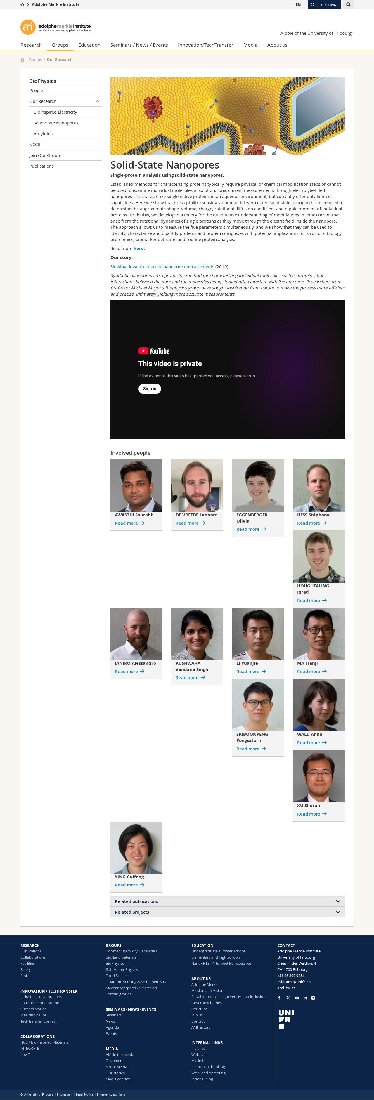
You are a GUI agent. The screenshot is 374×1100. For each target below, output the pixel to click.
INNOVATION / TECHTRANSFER (48, 991)
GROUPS (113, 945)
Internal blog (202, 1079)
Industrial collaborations (41, 996)
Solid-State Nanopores (56, 123)
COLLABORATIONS (37, 1036)
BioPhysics (42, 80)
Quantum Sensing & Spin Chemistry (136, 981)
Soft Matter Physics (122, 969)
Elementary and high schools (215, 957)
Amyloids (43, 133)
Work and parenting (208, 1072)
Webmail (198, 1054)
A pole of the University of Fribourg (316, 33)
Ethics (25, 975)
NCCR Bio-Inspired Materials (44, 1042)
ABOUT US (201, 978)
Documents (115, 1060)
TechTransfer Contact (38, 1021)
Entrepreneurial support (41, 1002)
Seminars (114, 1015)
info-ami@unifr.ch (294, 981)
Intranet (198, 1048)
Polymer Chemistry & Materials (131, 951)
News (110, 1021)
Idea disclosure (33, 1015)
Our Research (60, 59)
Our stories (115, 1072)
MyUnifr (198, 1060)
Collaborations (33, 957)
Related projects (132, 912)
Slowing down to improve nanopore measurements (162, 266)
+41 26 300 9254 (290, 975)
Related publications (136, 901)
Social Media (116, 1066)
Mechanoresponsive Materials (131, 987)
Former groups (118, 994)
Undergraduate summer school (218, 951)
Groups (60, 44)
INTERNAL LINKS (207, 1042)
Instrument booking (208, 1066)
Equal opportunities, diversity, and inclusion (228, 996)
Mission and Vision (207, 990)
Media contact (118, 1079)
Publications (41, 166)
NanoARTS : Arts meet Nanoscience (221, 963)
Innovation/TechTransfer (205, 44)
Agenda (112, 1027)
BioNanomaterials (121, 957)
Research (31, 44)
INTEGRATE (29, 1048)
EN (298, 4)
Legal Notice (85, 1094)
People (36, 90)
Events (111, 1033)
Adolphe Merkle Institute (56, 4)
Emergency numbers (111, 1094)
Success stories (33, 1008)
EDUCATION (202, 945)
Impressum (64, 1094)
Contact (198, 1021)
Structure (199, 1008)
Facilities (27, 963)
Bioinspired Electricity (55, 112)
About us (277, 44)
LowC (25, 1054)
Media (250, 44)
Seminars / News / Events (139, 44)
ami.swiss (286, 987)
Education (89, 44)
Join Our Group (44, 155)
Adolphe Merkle (204, 984)
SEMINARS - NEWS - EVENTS (131, 1009)
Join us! (197, 1015)
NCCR (34, 144)
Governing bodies (206, 1002)
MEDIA (112, 1049)
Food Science (117, 975)
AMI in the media (120, 1054)
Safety (25, 969)
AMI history (200, 1027)
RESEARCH (30, 945)
